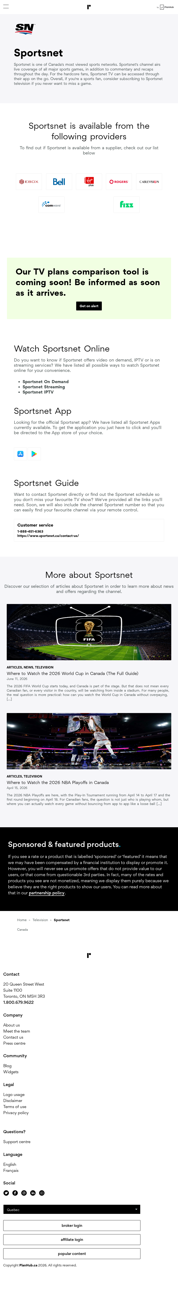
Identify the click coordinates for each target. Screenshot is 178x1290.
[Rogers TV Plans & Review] (119, 181)
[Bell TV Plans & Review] (59, 181)
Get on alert (89, 306)
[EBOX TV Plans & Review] (29, 181)
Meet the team (16, 1031)
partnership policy (46, 892)
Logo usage (14, 1094)
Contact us (13, 1037)
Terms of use (14, 1106)
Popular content (72, 1253)
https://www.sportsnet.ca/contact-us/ (48, 536)
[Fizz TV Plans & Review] (127, 204)
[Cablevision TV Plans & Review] (149, 181)
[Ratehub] (89, 7)
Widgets (10, 1071)
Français (10, 1170)
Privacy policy (16, 1112)
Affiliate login (72, 1239)
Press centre (14, 1043)
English (9, 1164)
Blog (7, 1065)
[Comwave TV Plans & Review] (51, 204)
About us (11, 1025)
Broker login (72, 1225)
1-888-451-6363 (30, 531)
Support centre (16, 1141)
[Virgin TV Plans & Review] (89, 181)
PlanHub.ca (28, 1265)
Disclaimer (12, 1100)
